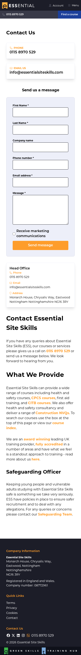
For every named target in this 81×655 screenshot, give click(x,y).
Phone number (23, 158)
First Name (21, 105)
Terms (10, 603)
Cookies (12, 613)
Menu (75, 5)
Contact (12, 618)
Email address (22, 175)
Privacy (11, 608)
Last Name (20, 122)
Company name (23, 140)
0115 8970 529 (15, 14)
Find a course (69, 14)
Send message (40, 245)
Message (19, 193)
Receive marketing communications (32, 234)
